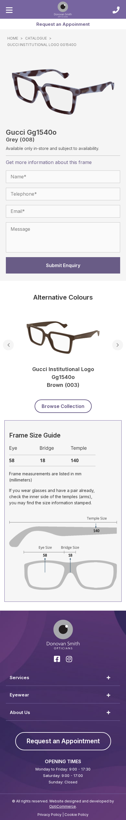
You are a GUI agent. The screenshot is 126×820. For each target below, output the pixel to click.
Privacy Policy (50, 814)
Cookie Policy (76, 814)
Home (12, 38)
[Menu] (9, 10)
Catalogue (36, 38)
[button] (63, 24)
